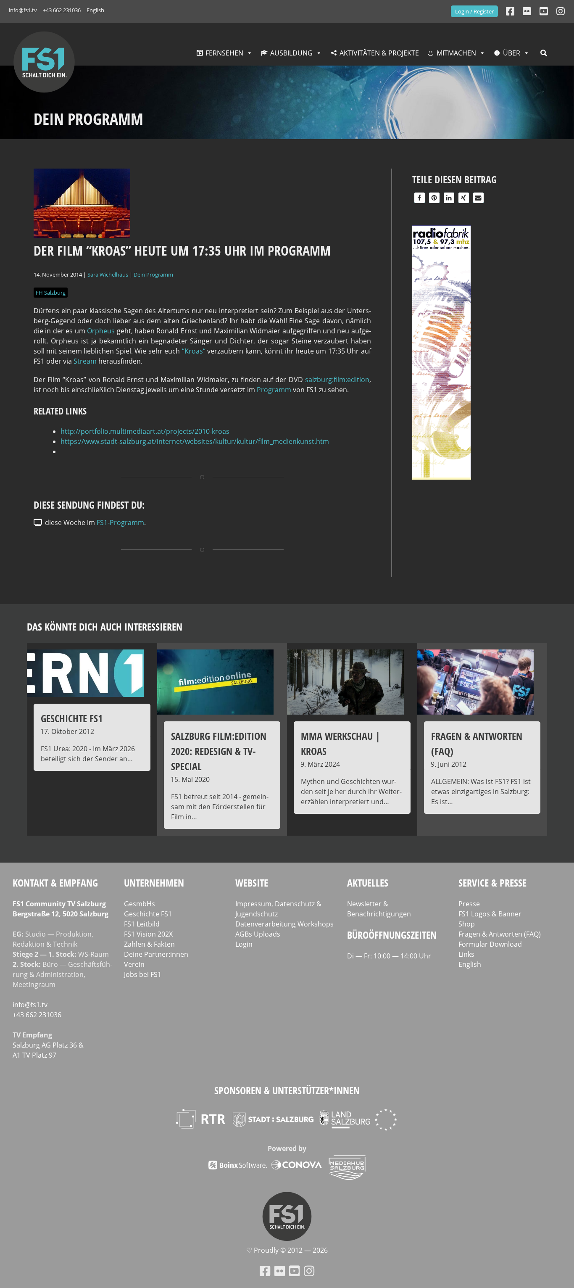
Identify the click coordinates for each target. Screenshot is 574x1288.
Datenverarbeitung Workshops (284, 924)
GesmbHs (139, 903)
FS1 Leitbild (142, 924)
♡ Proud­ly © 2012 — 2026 (287, 1250)
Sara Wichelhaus (107, 274)
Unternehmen (154, 882)
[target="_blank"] (560, 11)
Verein (134, 964)
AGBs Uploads (257, 934)
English (95, 10)
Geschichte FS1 (148, 913)
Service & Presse (492, 882)
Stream (85, 361)
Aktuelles (367, 882)
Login (244, 944)
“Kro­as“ (193, 351)
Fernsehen (224, 53)
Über (511, 53)
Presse (469, 903)
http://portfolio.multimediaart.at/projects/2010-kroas (145, 431)
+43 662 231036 (62, 10)
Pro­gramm (274, 389)
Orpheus (101, 330)
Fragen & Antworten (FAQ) (499, 934)
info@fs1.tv (23, 10)
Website (251, 882)
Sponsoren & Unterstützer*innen (287, 1090)
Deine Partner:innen (156, 954)
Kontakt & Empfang (55, 882)
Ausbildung (291, 53)
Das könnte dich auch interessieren (104, 626)
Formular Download (490, 944)
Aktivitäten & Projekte (379, 53)
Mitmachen (456, 53)
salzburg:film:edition (337, 379)
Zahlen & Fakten (149, 944)
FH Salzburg (51, 292)
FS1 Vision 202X (148, 934)
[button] (419, 198)
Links (466, 954)
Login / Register (474, 11)
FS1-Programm (120, 522)
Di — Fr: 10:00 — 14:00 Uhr (389, 956)
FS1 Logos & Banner (489, 913)
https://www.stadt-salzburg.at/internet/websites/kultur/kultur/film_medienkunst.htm (195, 441)
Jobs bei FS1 (142, 974)
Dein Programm (153, 274)
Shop (466, 924)
